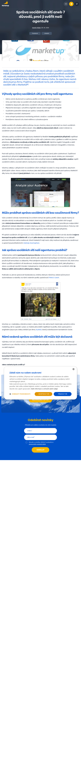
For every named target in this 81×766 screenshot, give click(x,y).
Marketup (5, 4)
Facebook (35, 33)
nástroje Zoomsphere (31, 243)
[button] (19, 394)
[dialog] (40, 382)
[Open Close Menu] (77, 4)
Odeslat (40, 450)
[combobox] (73, 369)
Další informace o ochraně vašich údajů (44, 389)
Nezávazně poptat (40, 399)
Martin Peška (36, 28)
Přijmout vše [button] (62, 394)
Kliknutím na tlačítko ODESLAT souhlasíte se (41, 443)
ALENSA (39, 329)
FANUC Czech (54, 277)
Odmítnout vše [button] (43, 394)
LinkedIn (46, 33)
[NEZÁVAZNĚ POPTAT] (71, 4)
